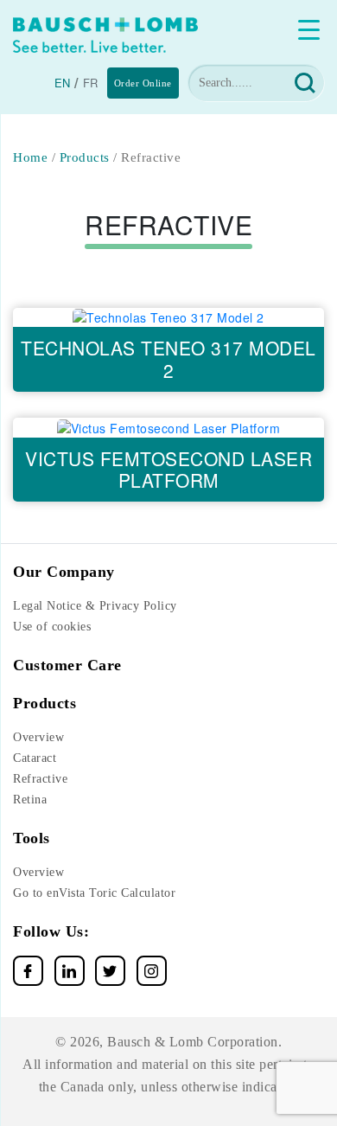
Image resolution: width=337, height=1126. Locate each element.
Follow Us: (51, 931)
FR (91, 82)
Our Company (64, 571)
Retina (30, 799)
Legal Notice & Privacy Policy (95, 605)
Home (30, 157)
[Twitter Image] (110, 971)
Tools (31, 838)
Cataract (34, 758)
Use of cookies (52, 626)
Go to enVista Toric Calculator (94, 892)
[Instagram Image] (152, 971)
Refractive (40, 778)
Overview (38, 737)
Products (85, 157)
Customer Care (67, 665)
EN (62, 82)
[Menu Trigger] (309, 29)
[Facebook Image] (28, 971)
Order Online (143, 83)
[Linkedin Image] (69, 971)
